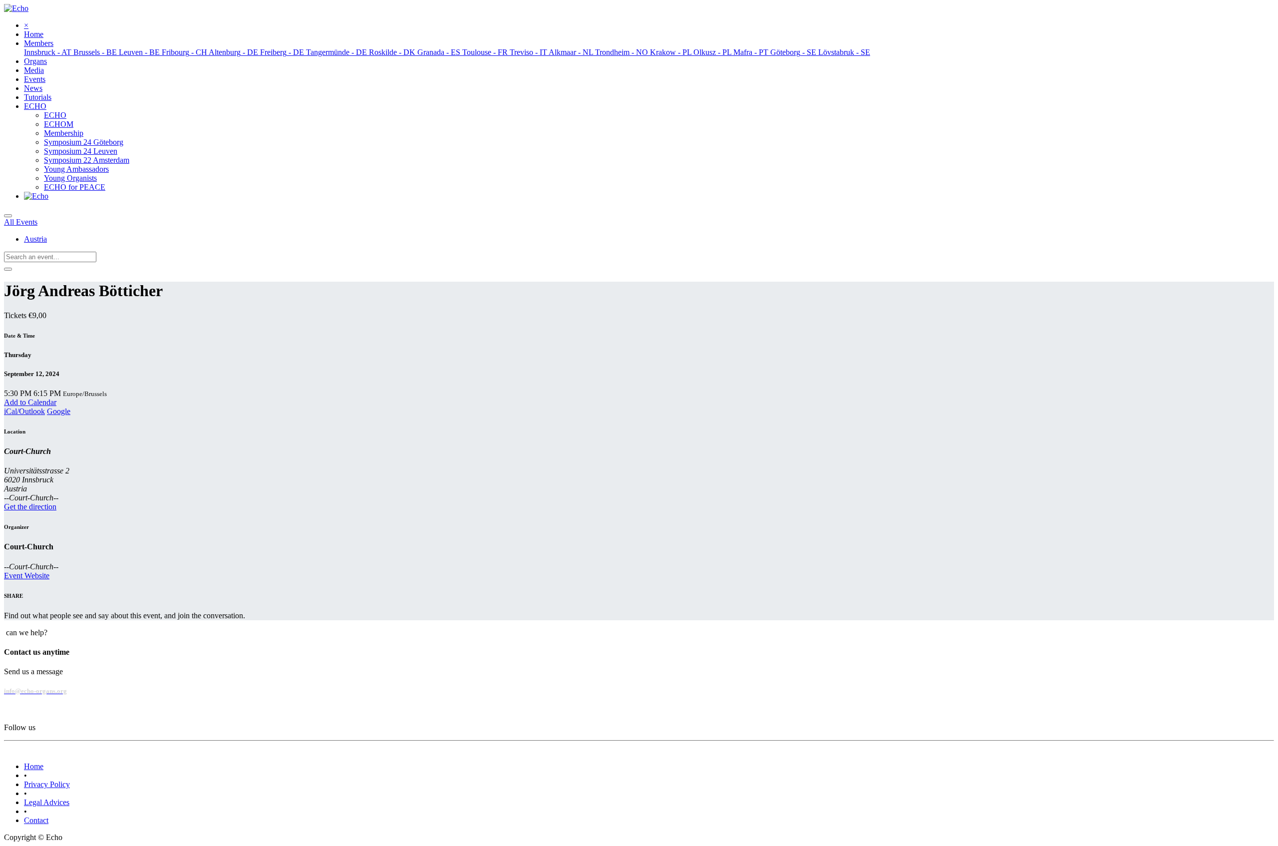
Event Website (26, 575)
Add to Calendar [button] (30, 402)
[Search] (8, 269)
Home (33, 766)
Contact (36, 820)
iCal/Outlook (24, 411)
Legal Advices (46, 802)
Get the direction (30, 506)
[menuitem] (33, 34)
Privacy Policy (47, 784)
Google (58, 411)
